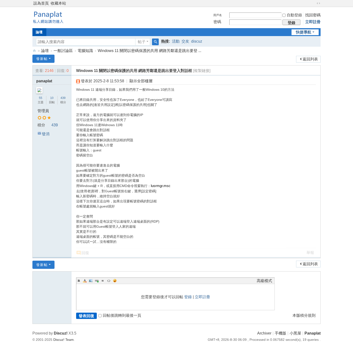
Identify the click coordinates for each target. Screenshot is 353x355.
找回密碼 (313, 15)
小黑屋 (295, 333)
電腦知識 (85, 51)
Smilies (114, 280)
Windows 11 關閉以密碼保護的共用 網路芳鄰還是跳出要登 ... (149, 51)
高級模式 (264, 281)
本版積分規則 (304, 315)
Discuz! (60, 333)
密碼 (217, 22)
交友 (185, 41)
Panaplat (312, 333)
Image (90, 280)
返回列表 (310, 59)
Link (96, 280)
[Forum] (47, 17)
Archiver (264, 333)
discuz (196, 41)
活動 (176, 41)
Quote (102, 280)
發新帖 (42, 59)
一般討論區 (63, 51)
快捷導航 (303, 32)
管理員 (43, 111)
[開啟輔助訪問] (314, 3)
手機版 (280, 333)
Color (84, 280)
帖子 (142, 42)
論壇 (39, 32)
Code (108, 280)
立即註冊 (313, 22)
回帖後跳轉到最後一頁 (122, 315)
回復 (85, 253)
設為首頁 (41, 3)
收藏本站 (58, 3)
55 (40, 98)
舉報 (310, 253)
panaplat (44, 81)
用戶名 (217, 15)
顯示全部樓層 (140, 81)
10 (52, 98)
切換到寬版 (318, 3)
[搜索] (155, 42)
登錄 (188, 297)
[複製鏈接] (201, 71)
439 (63, 98)
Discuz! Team (63, 340)
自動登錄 (294, 15)
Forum (34, 50)
